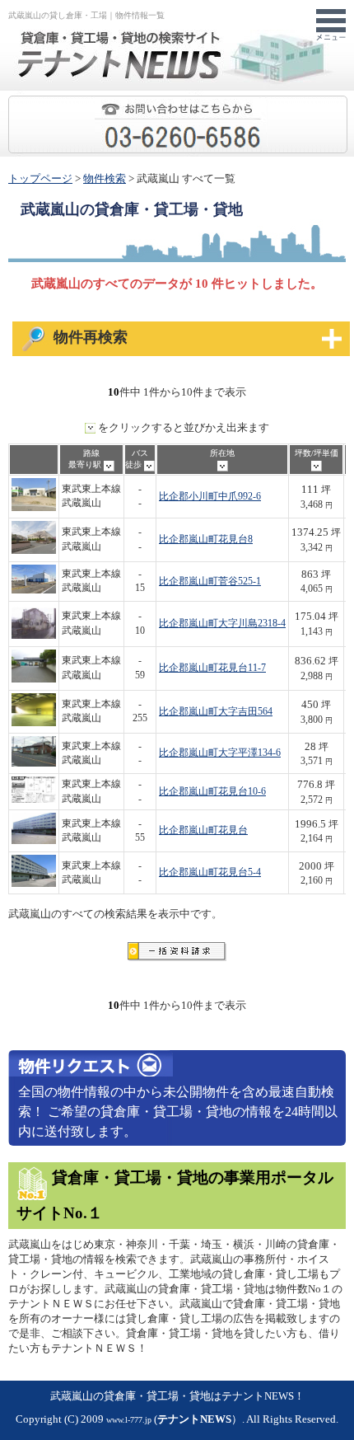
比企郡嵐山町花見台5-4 (210, 872)
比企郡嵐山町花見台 (203, 830)
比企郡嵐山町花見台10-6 (212, 791)
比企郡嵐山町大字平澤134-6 (220, 753)
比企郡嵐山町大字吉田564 (215, 711)
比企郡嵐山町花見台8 (206, 539)
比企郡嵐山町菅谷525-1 (210, 581)
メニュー (331, 25)
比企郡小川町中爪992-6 (210, 496)
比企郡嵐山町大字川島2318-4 (222, 623)
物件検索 (104, 179)
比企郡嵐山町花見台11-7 (212, 668)
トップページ (40, 179)
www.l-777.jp (128, 1419)
